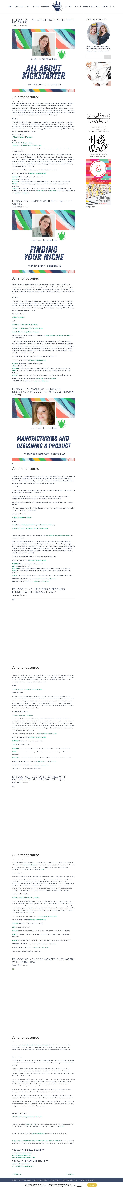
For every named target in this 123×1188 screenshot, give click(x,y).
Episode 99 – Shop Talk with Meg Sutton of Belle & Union (30, 528)
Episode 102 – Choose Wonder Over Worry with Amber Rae (43, 960)
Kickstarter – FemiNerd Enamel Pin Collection (26, 145)
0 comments (24, 26)
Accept (92, 1185)
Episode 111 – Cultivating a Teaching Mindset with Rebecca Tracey (38, 590)
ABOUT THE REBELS (22, 6)
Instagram (21, 137)
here (38, 191)
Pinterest (29, 517)
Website (14, 137)
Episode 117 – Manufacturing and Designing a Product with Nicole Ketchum (43, 390)
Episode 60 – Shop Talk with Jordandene (25, 325)
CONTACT (105, 6)
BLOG (77, 6)
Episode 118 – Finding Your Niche (22, 143)
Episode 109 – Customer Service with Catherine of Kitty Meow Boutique (39, 778)
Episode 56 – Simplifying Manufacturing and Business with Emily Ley (33, 525)
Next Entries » (71, 1174)
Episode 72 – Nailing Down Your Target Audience (27, 328)
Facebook (29, 137)
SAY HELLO (43, 1180)
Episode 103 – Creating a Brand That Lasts (25, 332)
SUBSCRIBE (45, 6)
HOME (10, 6)
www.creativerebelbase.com (47, 734)
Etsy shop (52, 191)
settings (79, 1186)
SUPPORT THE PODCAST (87, 1180)
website (17, 193)
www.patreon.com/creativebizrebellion (58, 149)
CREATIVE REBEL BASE (91, 6)
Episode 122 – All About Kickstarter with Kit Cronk (43, 21)
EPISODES (35, 6)
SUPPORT (69, 6)
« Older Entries (16, 1174)
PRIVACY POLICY (55, 1180)
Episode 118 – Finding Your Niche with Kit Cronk (42, 202)
